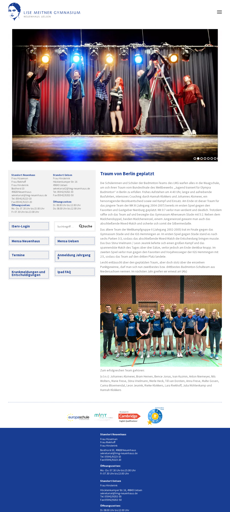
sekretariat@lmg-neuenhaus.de (29, 195)
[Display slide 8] (218, 158)
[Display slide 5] (208, 158)
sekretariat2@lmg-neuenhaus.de (71, 188)
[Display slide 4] (205, 158)
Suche (87, 226)
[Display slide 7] (215, 158)
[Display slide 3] (201, 158)
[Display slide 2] (198, 158)
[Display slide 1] (195, 158)
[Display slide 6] (211, 158)
